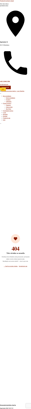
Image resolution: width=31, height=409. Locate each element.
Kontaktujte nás (23, 266)
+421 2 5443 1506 (5, 81)
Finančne (8, 105)
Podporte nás (5, 87)
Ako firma (8, 109)
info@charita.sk (4, 84)
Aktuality (5, 114)
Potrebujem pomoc (8, 111)
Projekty (8, 99)
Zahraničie (8, 101)
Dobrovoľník (9, 107)
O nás (4, 112)
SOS (3, 89)
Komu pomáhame (10, 98)
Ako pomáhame (7, 96)
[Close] (0, 123)
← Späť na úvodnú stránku (11, 266)
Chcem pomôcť (7, 103)
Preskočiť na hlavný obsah (7, 1)
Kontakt (5, 116)
